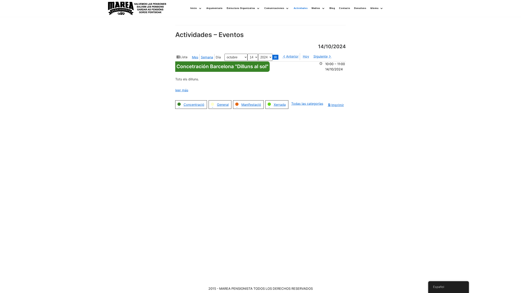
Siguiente (320, 56)
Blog (332, 8)
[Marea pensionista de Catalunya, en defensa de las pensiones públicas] (137, 8)
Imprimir (338, 105)
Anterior (292, 56)
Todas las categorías (307, 104)
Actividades (301, 8)
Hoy (306, 56)
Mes (195, 57)
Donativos (360, 8)
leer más (181, 90)
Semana (207, 57)
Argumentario (214, 8)
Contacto (344, 8)
